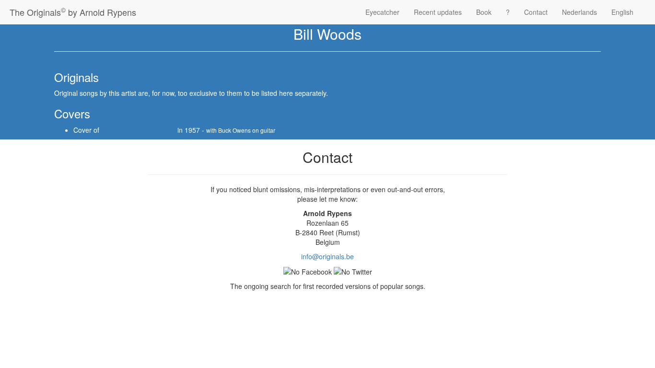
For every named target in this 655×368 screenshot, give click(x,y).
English (622, 12)
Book (483, 12)
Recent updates (438, 12)
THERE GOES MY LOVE (138, 130)
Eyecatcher (382, 12)
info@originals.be (327, 256)
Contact (536, 12)
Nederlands (579, 12)
